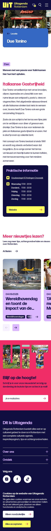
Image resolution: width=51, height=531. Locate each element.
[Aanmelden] (44, 398)
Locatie (14, 34)
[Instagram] (6, 479)
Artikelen (7, 251)
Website (13, 210)
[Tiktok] (27, 479)
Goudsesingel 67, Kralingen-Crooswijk (27, 178)
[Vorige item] (6, 327)
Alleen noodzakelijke (15, 514)
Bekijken (38, 316)
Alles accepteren (13, 524)
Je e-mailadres (12, 398)
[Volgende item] (15, 327)
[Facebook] (17, 479)
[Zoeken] (40, 5)
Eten (6, 64)
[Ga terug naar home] (15, 5)
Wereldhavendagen (15, 317)
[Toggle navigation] (46, 5)
